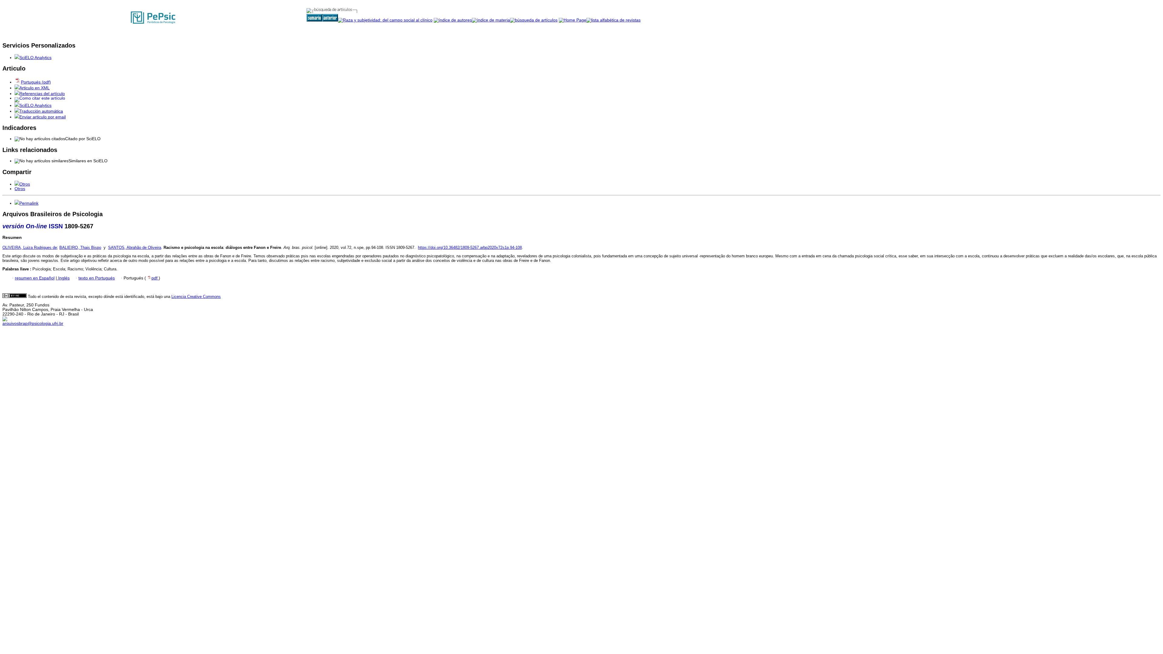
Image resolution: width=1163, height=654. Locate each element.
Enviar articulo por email (42, 117)
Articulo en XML (34, 88)
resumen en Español (35, 278)
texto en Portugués (96, 278)
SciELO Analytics (35, 57)
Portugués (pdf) (36, 82)
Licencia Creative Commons (196, 296)
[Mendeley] (17, 184)
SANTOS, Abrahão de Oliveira (134, 247)
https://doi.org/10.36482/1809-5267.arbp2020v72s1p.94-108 (470, 247)
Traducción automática (41, 111)
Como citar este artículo (42, 98)
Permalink (28, 203)
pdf (155, 278)
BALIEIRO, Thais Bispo (80, 247)
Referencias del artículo (42, 93)
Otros (24, 184)
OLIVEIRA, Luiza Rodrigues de (29, 247)
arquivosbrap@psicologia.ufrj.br (32, 323)
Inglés (63, 278)
